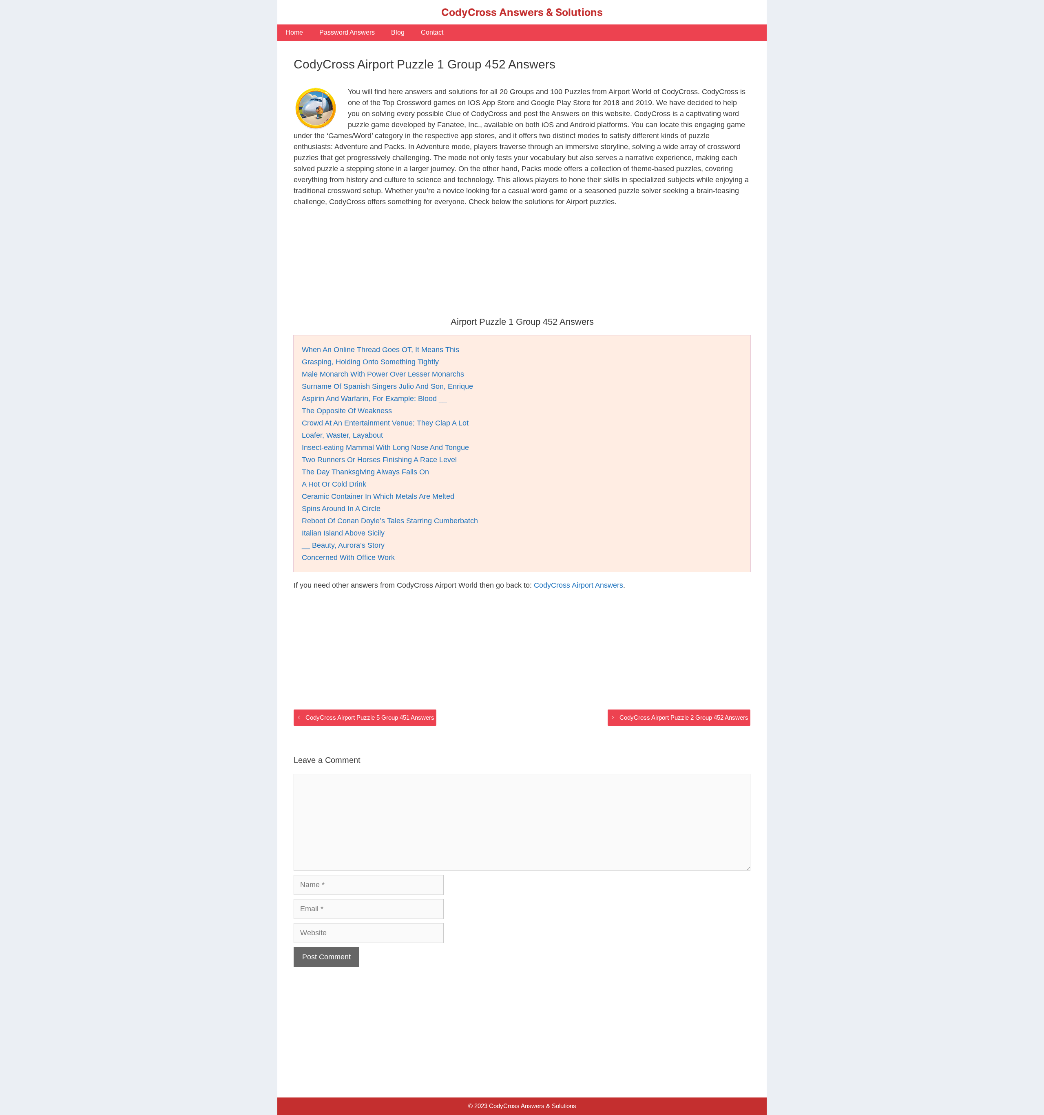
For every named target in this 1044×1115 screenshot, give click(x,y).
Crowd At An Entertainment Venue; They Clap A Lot (385, 423)
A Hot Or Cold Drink (334, 484)
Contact (432, 32)
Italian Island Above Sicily (343, 533)
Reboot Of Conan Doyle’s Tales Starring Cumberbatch (390, 521)
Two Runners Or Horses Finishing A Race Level (379, 460)
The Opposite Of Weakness (347, 411)
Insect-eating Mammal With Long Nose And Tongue (385, 447)
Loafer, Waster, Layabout (342, 435)
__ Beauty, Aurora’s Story (343, 545)
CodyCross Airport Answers (578, 585)
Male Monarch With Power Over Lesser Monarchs (383, 374)
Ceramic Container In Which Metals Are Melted (378, 496)
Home (294, 32)
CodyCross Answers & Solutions (522, 12)
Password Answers (347, 32)
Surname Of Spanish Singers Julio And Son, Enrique (387, 386)
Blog (398, 32)
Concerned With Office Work (348, 557)
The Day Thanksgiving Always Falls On (365, 472)
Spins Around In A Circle (341, 509)
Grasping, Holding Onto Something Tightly (370, 362)
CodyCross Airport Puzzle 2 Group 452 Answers (683, 717)
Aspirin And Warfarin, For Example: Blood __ (374, 398)
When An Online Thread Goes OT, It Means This (380, 350)
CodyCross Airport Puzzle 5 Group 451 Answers (369, 717)
